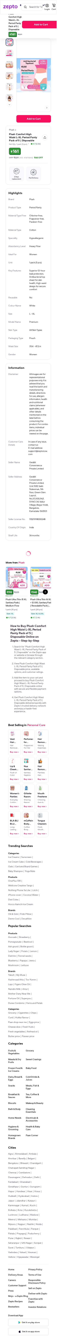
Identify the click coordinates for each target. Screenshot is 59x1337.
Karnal (25, 1205)
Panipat (34, 1229)
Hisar (29, 1191)
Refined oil (32, 1031)
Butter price (14, 1036)
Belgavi (31, 1158)
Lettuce (25, 965)
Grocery (12, 1013)
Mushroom (13, 965)
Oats (10, 866)
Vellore (11, 1257)
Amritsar (12, 1158)
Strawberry (24, 937)
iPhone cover (14, 895)
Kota (20, 1210)
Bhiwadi (24, 1163)
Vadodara (12, 1252)
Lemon (33, 951)
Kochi (33, 1205)
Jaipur (11, 1200)
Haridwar (20, 1191)
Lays (10, 984)
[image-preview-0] (9, 42)
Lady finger (13, 951)
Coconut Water (30, 895)
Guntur (24, 1186)
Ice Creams (13, 857)
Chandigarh (35, 1163)
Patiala (11, 1233)
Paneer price (28, 1036)
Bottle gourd (26, 946)
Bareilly (22, 1158)
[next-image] (47, 108)
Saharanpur (13, 1243)
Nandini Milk (14, 989)
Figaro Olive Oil (22, 984)
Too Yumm (31, 979)
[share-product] (45, 137)
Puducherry (33, 1233)
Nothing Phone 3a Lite (19, 890)
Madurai (34, 1214)
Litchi (35, 890)
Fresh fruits (28, 1027)
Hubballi (12, 1196)
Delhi (36, 1177)
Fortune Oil (13, 998)
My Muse (20, 975)
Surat (10, 1247)
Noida (39, 1224)
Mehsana (22, 1219)
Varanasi (32, 1252)
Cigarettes (23, 1013)
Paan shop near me (17, 1022)
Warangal (34, 1257)
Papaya (23, 960)
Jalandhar (21, 1200)
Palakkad (12, 1229)
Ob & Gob (13, 914)
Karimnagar (14, 1205)
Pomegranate (15, 942)
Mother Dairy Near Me (19, 993)
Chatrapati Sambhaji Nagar (21, 1168)
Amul (25, 989)
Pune (10, 1238)
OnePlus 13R (14, 881)
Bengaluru (13, 1163)
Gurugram (35, 1186)
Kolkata (12, 1210)
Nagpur (21, 1224)
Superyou (26, 998)
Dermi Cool (13, 918)
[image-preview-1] (9, 53)
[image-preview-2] (9, 64)
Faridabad (13, 1182)
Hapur (11, 1191)
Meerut (12, 1219)
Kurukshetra (30, 1210)
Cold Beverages (33, 861)
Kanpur (31, 1200)
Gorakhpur (13, 1186)
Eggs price (34, 1022)
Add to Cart (41, 24)
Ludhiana (23, 1214)
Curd (10, 1017)
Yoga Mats (30, 871)
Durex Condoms (16, 1003)
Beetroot (28, 942)
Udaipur (30, 1247)
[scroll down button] (9, 104)
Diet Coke (13, 899)
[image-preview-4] (9, 86)
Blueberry (13, 960)
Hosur (37, 1191)
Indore (34, 1196)
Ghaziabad (25, 1182)
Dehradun (27, 1177)
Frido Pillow (25, 914)
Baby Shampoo (15, 871)
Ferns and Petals (34, 1003)
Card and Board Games (26, 866)
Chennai (12, 1172)
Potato (24, 951)
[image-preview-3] (9, 75)
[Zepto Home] (10, 7)
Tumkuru (19, 1247)
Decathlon (26, 918)
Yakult (11, 975)
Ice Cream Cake (16, 861)
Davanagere (14, 1177)
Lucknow (12, 1214)
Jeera (31, 960)
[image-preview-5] (9, 97)
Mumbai (33, 1219)
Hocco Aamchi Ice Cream (20, 904)
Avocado (12, 937)
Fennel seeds (24, 956)
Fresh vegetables (16, 1031)
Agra (10, 1154)
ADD (22, 585)
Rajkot (18, 1238)
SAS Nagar (26, 1243)
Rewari (27, 1238)
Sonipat (37, 1243)
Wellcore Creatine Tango (20, 885)
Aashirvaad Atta (16, 979)
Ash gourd (13, 946)
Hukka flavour (22, 1017)
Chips (33, 1013)
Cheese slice (14, 1027)
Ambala (32, 1154)
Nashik (30, 1224)
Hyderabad (23, 1196)
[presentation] (9, 104)
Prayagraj (21, 1233)
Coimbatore (24, 1172)
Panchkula (24, 1229)
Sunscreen (26, 857)
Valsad (23, 1252)
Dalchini (12, 956)
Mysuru (12, 1224)
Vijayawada (22, 1257)
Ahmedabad (21, 1154)
